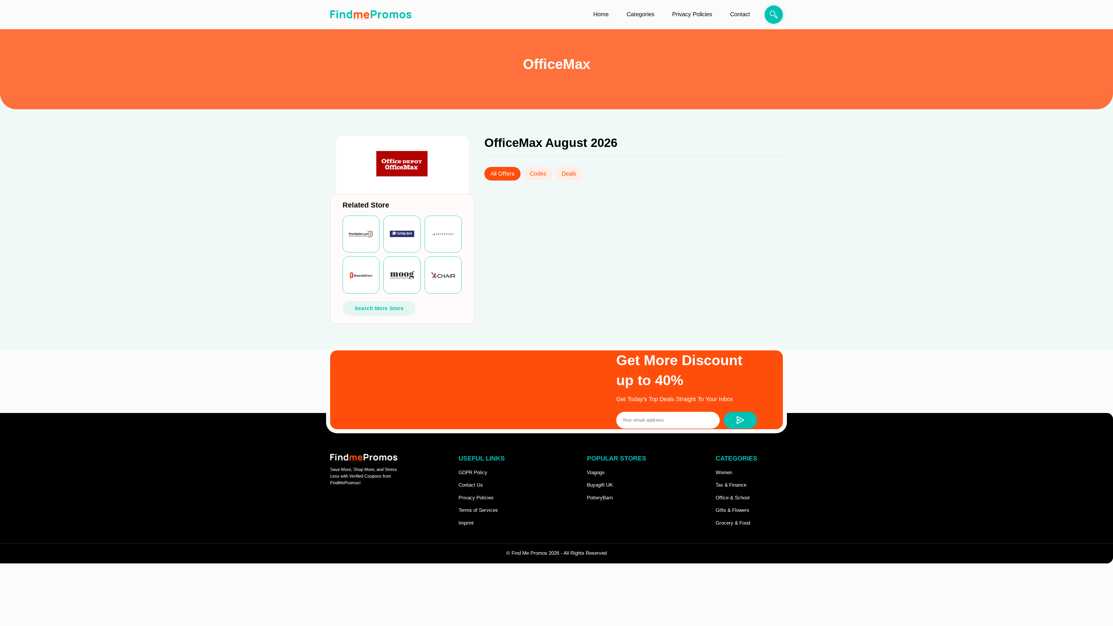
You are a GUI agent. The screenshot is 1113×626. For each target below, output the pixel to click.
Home (601, 14)
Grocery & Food (733, 523)
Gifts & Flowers (732, 510)
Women (724, 472)
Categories (640, 14)
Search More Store (379, 308)
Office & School (733, 498)
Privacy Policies (692, 14)
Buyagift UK (600, 485)
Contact (740, 14)
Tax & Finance (731, 485)
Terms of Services (478, 510)
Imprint (466, 523)
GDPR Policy (473, 472)
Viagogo (595, 472)
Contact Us (471, 485)
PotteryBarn (600, 498)
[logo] (370, 14)
